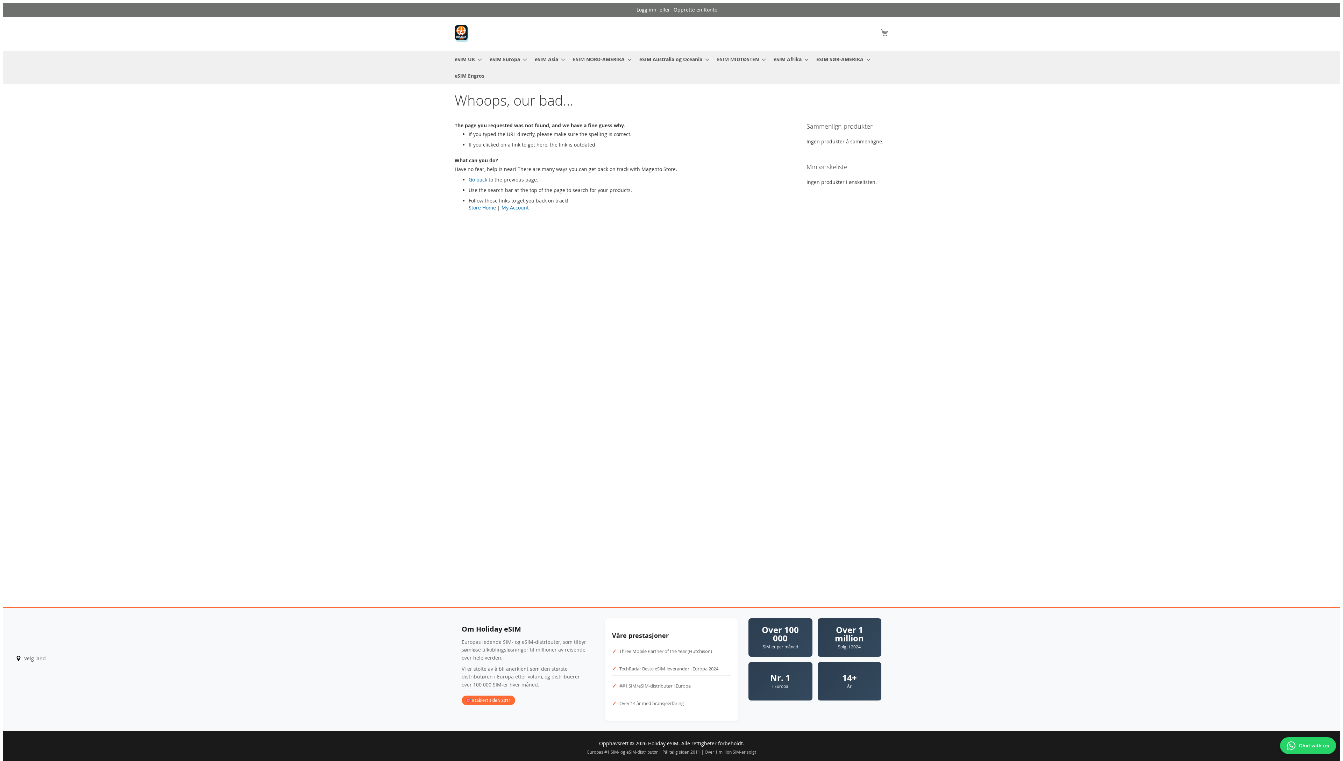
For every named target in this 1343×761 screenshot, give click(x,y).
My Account (515, 207)
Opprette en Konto (695, 9)
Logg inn (646, 9)
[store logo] (462, 33)
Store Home (482, 207)
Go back (478, 179)
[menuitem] (466, 59)
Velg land (35, 658)
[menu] (671, 67)
